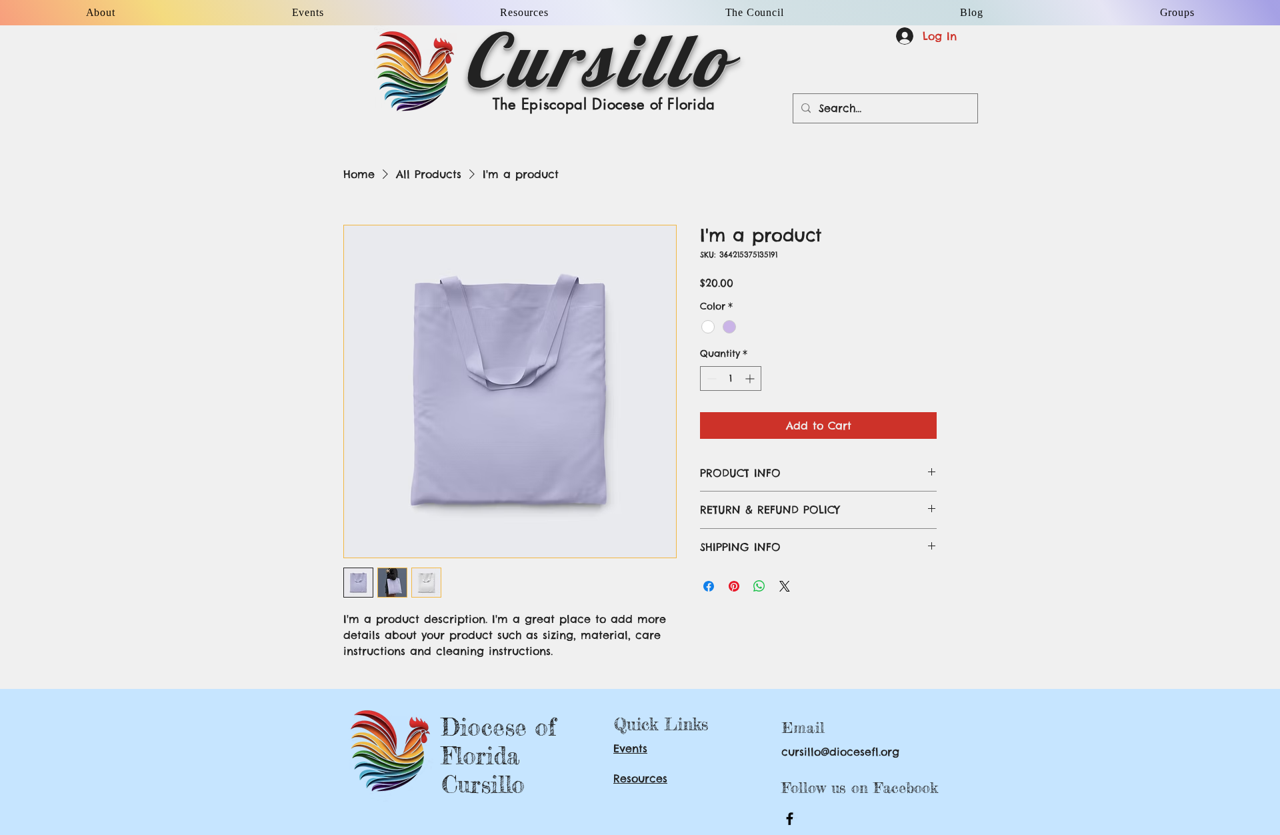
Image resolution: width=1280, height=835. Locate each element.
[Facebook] (789, 818)
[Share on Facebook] (709, 586)
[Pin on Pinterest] (734, 586)
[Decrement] (710, 378)
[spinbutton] (731, 378)
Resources (640, 778)
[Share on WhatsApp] (759, 586)
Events (630, 748)
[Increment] (751, 378)
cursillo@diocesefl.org (840, 751)
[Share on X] (785, 586)
